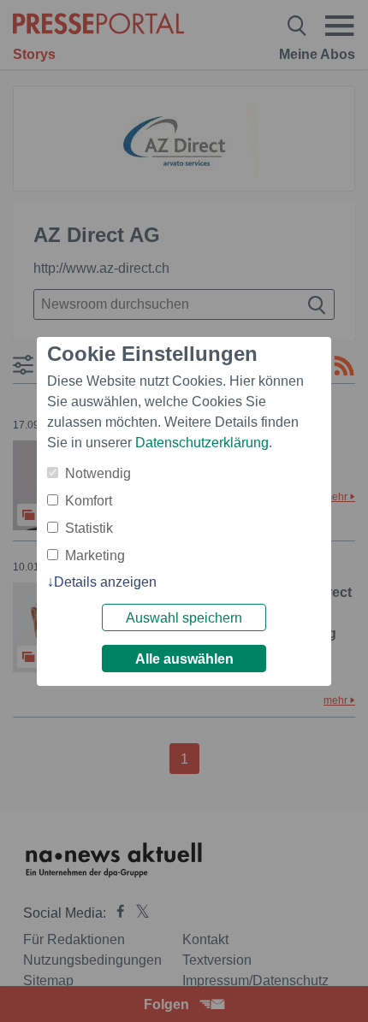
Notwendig (98, 473)
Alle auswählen (184, 659)
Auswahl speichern (184, 618)
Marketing (95, 555)
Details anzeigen (105, 582)
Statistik (89, 528)
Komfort (88, 500)
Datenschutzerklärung (202, 442)
